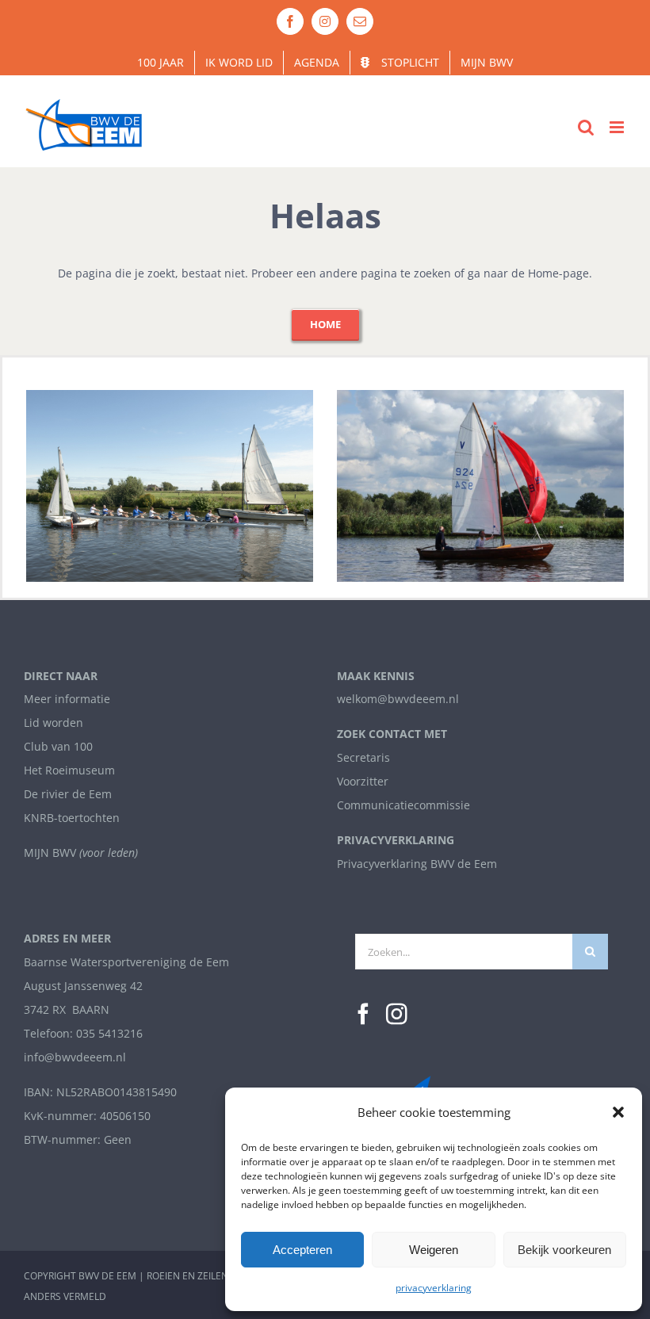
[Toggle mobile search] (586, 127)
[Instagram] (396, 1014)
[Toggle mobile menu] (618, 127)
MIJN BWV (50, 852)
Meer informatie (67, 698)
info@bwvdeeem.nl (75, 1057)
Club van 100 (58, 746)
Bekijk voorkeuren (564, 1249)
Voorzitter (362, 781)
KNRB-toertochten (72, 817)
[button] (618, 1112)
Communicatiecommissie (403, 804)
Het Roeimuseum (69, 770)
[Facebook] (363, 1014)
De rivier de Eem (68, 793)
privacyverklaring (434, 1287)
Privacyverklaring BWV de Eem (417, 863)
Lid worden (53, 722)
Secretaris (363, 757)
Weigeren (433, 1249)
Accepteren (302, 1249)
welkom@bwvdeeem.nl (398, 698)
